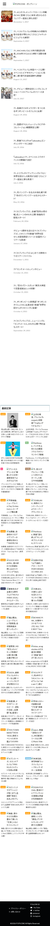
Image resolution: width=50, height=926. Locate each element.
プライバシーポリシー (18, 908)
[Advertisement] (25, 379)
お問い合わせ (15, 912)
